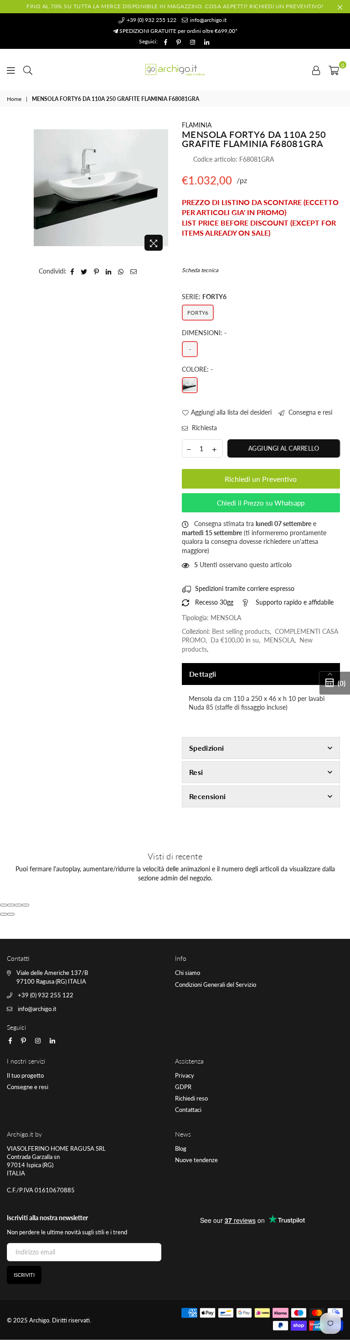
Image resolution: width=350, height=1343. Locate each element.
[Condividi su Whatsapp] (121, 271)
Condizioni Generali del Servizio (215, 984)
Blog (180, 1148)
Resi (196, 772)
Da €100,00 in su (235, 640)
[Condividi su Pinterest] (96, 271)
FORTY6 (197, 312)
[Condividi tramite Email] (133, 271)
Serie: (204, 296)
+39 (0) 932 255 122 (150, 19)
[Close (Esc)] (3, 905)
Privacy (184, 1075)
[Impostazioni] (316, 69)
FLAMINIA (196, 125)
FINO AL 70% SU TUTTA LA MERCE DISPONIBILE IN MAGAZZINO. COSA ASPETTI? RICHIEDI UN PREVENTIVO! (175, 6)
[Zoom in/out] (25, 905)
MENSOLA (279, 640)
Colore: (197, 369)
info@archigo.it (207, 19)
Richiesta (203, 428)
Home (14, 98)
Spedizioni (206, 747)
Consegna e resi (309, 412)
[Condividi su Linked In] (109, 271)
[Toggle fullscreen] (18, 905)
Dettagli (202, 673)
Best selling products (241, 631)
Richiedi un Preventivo (261, 478)
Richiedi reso (191, 1098)
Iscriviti (24, 1275)
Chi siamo (187, 972)
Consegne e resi (27, 1086)
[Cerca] (27, 69)
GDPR (183, 1086)
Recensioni (207, 796)
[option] (101, 188)
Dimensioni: (204, 333)
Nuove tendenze (196, 1160)
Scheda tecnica (200, 270)
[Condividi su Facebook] (72, 271)
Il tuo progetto (25, 1075)
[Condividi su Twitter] (84, 271)
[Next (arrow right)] (11, 914)
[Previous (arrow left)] (3, 914)
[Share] (11, 905)
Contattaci (188, 1109)
